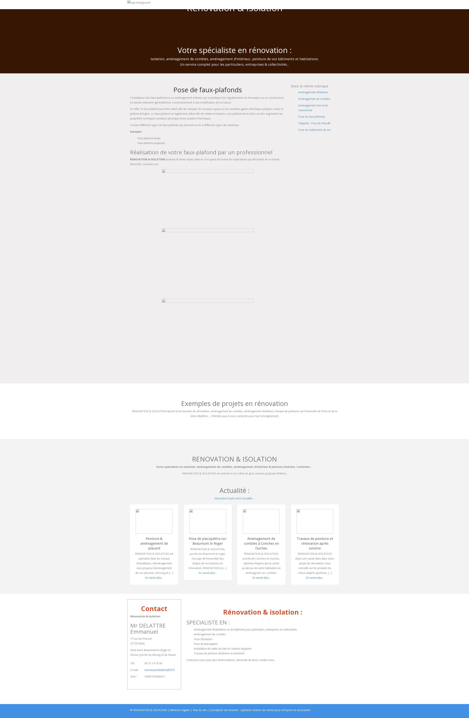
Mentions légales (180, 710)
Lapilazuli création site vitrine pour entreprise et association (275, 710)
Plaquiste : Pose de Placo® (314, 123)
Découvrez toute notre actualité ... (234, 498)
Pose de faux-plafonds (311, 116)
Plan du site (200, 710)
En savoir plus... (154, 577)
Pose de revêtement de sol (314, 130)
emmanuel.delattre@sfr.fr (160, 670)
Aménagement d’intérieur (313, 92)
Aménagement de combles (314, 99)
